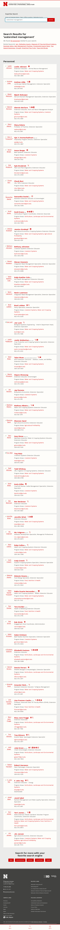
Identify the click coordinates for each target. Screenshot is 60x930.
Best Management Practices (23, 46)
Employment (6, 903)
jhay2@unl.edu (19, 790)
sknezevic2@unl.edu (21, 269)
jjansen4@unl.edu (20, 843)
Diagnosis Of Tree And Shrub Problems (43, 44)
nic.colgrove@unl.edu (21, 537)
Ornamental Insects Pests (41, 46)
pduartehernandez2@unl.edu (23, 598)
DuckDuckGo (20, 860)
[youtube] (40, 357)
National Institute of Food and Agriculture (40, 890)
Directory (5, 900)
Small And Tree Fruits (29, 48)
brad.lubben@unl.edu (21, 314)
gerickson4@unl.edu (20, 642)
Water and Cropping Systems (34, 71)
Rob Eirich (18, 622)
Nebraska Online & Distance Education (40, 893)
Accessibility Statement (36, 900)
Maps (4, 909)
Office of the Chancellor (8, 913)
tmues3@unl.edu (19, 366)
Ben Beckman (20, 502)
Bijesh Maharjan (21, 95)
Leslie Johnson (20, 67)
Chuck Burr (19, 181)
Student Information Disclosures (38, 911)
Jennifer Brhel (20, 517)
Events (4, 905)
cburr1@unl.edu (19, 188)
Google (30, 860)
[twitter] (27, 82)
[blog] (27, 212)
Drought (18, 48)
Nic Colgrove (19, 532)
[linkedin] (29, 82)
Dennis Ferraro (20, 668)
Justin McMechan (21, 340)
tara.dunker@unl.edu (21, 614)
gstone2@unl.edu (19, 445)
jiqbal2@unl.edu (19, 804)
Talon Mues (19, 358)
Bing (11, 860)
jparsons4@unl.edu (20, 397)
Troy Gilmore (19, 735)
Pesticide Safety (8, 46)
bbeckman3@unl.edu (21, 509)
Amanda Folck (20, 685)
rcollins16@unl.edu (20, 552)
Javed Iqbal (19, 798)
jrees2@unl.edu (19, 524)
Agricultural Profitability (32, 425)
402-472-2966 (8, 886)
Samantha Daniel (21, 197)
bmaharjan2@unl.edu (21, 99)
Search (51, 19)
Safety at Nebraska (35, 909)
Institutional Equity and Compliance (39, 903)
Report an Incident (7, 915)
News (4, 911)
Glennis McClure (21, 108)
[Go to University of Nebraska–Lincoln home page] (5, 4)
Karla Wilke (19, 484)
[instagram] (32, 196)
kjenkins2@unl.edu (20, 493)
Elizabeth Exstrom (21, 650)
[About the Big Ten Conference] (46, 876)
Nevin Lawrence (21, 293)
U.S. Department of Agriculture (38, 888)
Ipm (17, 44)
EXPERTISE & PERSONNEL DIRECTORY (22, 4)
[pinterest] (39, 700)
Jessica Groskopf (21, 229)
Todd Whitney (20, 469)
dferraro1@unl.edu (20, 677)
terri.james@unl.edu (20, 826)
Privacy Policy (34, 907)
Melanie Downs (20, 576)
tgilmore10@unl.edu (20, 739)
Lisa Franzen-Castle (22, 700)
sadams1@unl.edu (20, 129)
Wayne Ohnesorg (21, 375)
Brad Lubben (19, 305)
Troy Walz (18, 454)
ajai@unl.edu (18, 142)
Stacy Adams (19, 125)
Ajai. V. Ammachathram (23, 138)
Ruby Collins (19, 545)
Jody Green (19, 748)
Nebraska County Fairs (36, 884)
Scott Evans (19, 212)
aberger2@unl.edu (20, 157)
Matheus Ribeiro (21, 406)
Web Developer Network (36, 921)
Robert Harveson (21, 765)
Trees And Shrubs (42, 48)
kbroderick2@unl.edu (21, 173)
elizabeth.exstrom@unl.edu (23, 659)
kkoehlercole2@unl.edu (22, 284)
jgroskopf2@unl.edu (20, 238)
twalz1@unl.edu (19, 460)
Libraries (5, 907)
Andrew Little (19, 82)
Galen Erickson (20, 635)
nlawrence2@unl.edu (21, 297)
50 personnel (15, 41)
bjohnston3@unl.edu (21, 254)
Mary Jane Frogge (21, 718)
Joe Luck (18, 323)
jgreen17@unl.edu (20, 757)
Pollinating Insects (25, 44)
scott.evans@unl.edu (21, 221)
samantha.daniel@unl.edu (22, 203)
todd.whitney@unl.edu (21, 476)
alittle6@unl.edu (19, 86)
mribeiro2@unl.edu (20, 412)
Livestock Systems (31, 155)
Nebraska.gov (34, 886)
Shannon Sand (20, 421)
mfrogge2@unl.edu (20, 727)
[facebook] (29, 66)
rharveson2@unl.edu (21, 772)
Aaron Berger (19, 150)
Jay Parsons (19, 390)
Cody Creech (19, 561)
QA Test (45, 921)
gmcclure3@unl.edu (20, 116)
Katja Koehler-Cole (22, 277)
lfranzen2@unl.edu (20, 709)
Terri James (19, 813)
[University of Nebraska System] (54, 876)
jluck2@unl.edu (19, 332)
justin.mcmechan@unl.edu (23, 349)
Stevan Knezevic (21, 262)
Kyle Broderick (20, 166)
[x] (33, 212)
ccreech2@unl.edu (20, 568)
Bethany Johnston (21, 247)
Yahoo (48, 860)
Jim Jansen (19, 834)
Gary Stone (18, 436)
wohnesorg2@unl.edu (21, 382)
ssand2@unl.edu (19, 428)
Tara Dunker (19, 607)
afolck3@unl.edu (19, 692)
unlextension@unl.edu (10, 891)
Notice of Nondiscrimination (37, 905)
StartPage (39, 860)
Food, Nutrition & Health (32, 580)
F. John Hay (19, 781)
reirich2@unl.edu (19, 626)
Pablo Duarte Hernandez (24, 591)
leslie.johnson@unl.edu (21, 74)
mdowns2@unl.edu (20, 583)
